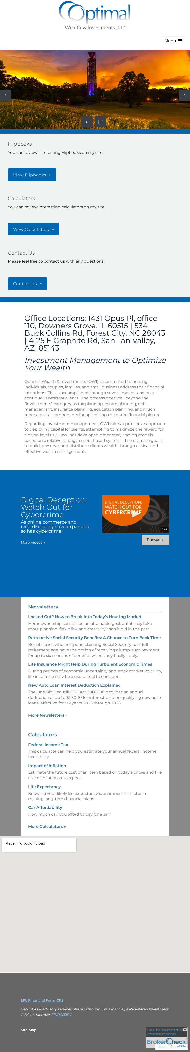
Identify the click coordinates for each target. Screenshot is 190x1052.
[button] (173, 40)
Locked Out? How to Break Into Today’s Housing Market (85, 616)
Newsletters (43, 607)
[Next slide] (184, 95)
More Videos (33, 542)
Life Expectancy (44, 786)
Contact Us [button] (25, 283)
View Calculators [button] (31, 229)
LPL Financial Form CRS (42, 1000)
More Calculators (47, 826)
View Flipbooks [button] (29, 175)
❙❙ (100, 121)
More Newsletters (48, 715)
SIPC (67, 1014)
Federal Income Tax (48, 744)
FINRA (56, 1014)
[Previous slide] (5, 95)
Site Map (29, 1030)
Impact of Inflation (47, 765)
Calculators (42, 735)
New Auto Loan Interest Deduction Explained (74, 685)
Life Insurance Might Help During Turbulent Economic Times (90, 664)
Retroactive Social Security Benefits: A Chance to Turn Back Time (94, 637)
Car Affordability (45, 807)
